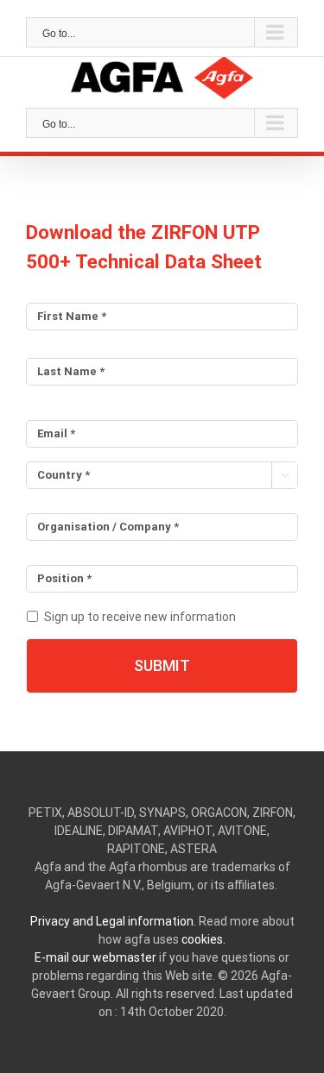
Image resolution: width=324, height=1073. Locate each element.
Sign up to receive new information (140, 617)
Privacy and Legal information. (113, 921)
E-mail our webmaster (95, 957)
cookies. (203, 939)
